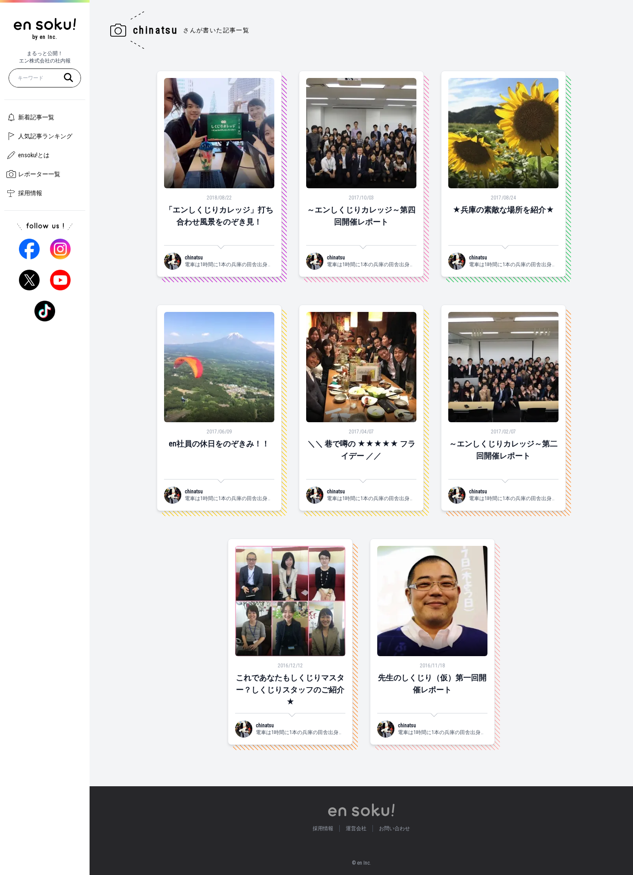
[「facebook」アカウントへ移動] (29, 249)
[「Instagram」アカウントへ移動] (60, 249)
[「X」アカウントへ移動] (29, 280)
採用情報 (30, 193)
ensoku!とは (34, 155)
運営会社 (356, 828)
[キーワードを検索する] (68, 77)
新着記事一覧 (36, 117)
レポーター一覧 (39, 174)
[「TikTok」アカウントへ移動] (44, 311)
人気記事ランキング (45, 136)
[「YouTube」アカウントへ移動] (60, 280)
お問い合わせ (394, 828)
